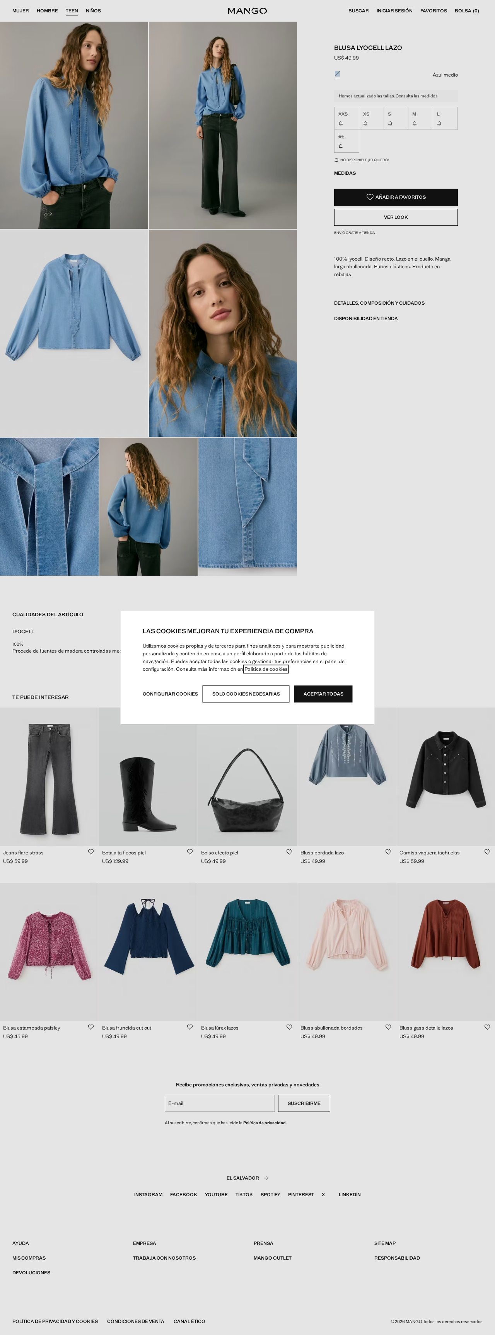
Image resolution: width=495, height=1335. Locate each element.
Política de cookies (266, 669)
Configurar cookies (170, 694)
